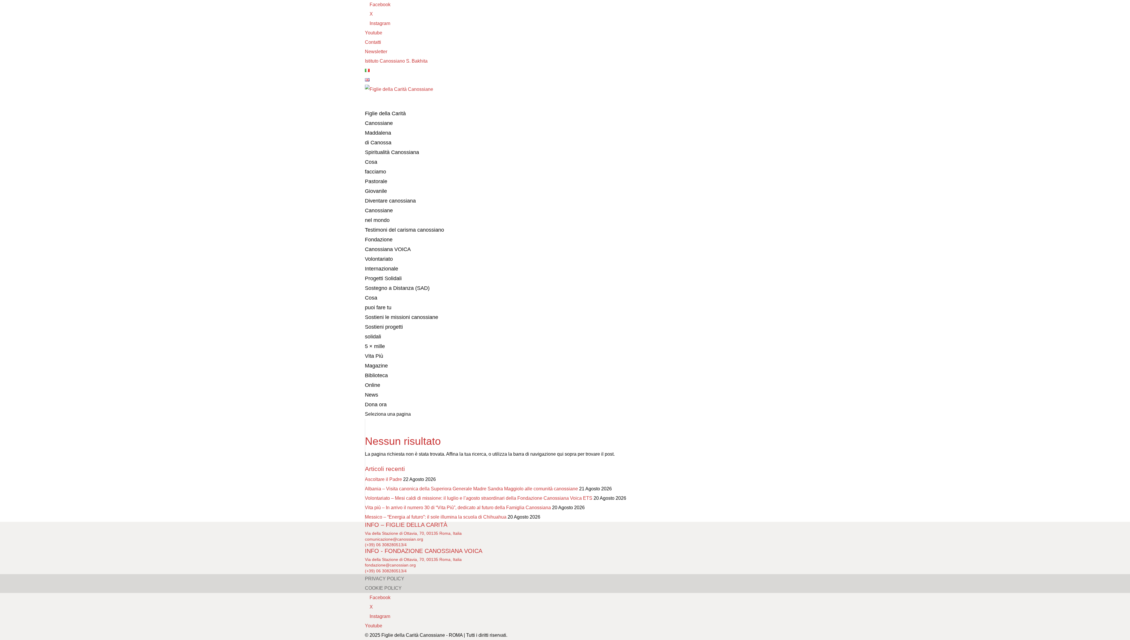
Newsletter (376, 51)
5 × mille (375, 346)
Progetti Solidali (383, 278)
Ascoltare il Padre (383, 479)
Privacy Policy (384, 578)
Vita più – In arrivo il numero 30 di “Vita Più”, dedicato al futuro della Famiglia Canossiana (458, 507)
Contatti (373, 42)
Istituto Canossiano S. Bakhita (396, 61)
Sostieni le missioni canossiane (401, 317)
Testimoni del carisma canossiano (404, 230)
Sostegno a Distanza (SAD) (397, 288)
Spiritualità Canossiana (392, 152)
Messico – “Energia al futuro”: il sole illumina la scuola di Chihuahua (435, 516)
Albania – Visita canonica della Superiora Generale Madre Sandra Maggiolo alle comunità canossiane (471, 488)
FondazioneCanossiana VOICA (388, 244)
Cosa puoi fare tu (378, 302)
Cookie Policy (383, 588)
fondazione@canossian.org (390, 565)
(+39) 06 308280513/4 (386, 544)
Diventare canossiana (390, 201)
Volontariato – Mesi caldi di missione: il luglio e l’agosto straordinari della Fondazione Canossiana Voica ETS (478, 498)
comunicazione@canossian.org (394, 539)
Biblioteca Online (376, 380)
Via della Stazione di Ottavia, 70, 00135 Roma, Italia (413, 533)
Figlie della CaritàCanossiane (385, 118)
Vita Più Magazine (376, 361)
